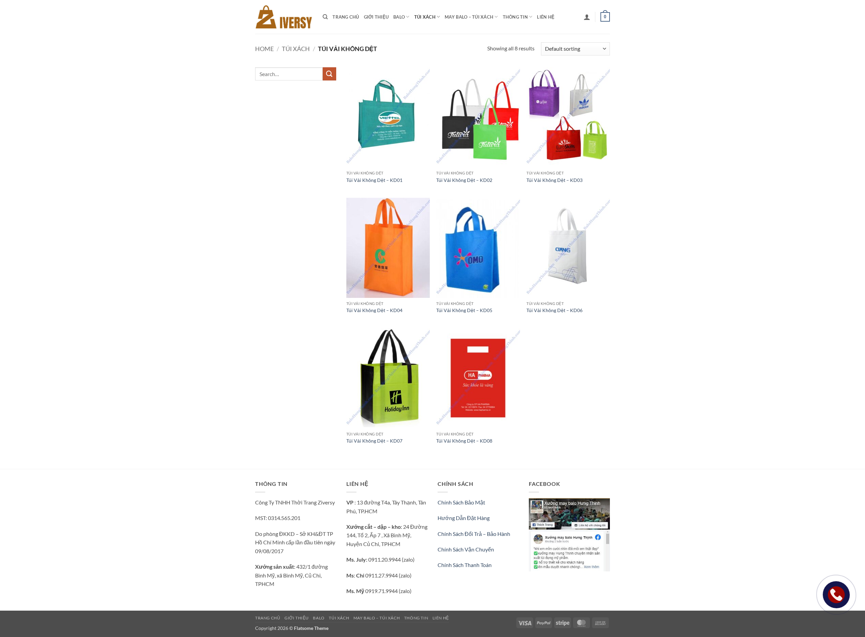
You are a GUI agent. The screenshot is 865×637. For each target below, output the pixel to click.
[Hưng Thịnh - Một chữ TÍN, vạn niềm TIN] (284, 17)
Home (264, 48)
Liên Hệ (545, 17)
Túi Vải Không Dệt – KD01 (374, 180)
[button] (587, 16)
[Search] (325, 16)
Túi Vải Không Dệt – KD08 (464, 441)
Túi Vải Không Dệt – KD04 (374, 310)
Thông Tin (515, 17)
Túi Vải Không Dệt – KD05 (464, 310)
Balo (399, 17)
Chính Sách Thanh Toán (465, 565)
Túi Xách (425, 17)
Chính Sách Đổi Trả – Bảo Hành (474, 533)
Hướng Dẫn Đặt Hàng (464, 518)
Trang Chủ (345, 17)
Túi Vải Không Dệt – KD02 (464, 180)
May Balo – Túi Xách (469, 17)
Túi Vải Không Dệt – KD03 (554, 180)
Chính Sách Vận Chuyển (466, 549)
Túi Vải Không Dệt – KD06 (554, 310)
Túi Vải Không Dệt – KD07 (374, 441)
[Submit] (329, 73)
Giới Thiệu (376, 17)
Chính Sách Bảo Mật (461, 502)
